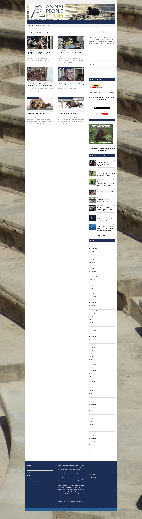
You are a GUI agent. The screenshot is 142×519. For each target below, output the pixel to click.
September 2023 (93, 248)
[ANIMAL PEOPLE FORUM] (71, 11)
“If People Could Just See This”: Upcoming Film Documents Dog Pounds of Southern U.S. (40, 54)
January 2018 (92, 367)
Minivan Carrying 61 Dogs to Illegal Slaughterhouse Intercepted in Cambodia (40, 84)
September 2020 (93, 277)
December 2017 (92, 370)
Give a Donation (31, 478)
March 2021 (91, 259)
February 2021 (92, 262)
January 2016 (92, 435)
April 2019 (91, 325)
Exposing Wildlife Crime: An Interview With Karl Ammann (70, 53)
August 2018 (92, 347)
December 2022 (92, 251)
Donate (92, 22)
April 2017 (91, 393)
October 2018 (92, 342)
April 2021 (91, 257)
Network (59, 22)
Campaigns (31, 37)
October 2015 (92, 444)
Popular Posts (103, 155)
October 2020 (92, 274)
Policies (28, 472)
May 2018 (91, 356)
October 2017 (92, 376)
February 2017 (92, 399)
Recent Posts (93, 155)
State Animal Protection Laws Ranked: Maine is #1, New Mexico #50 (39, 114)
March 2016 (91, 430)
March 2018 (91, 362)
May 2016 (91, 424)
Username (91, 58)
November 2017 (92, 373)
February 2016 (92, 433)
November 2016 (92, 407)
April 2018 (91, 359)
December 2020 (92, 268)
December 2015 (92, 438)
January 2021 (92, 265)
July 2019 (91, 316)
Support (81, 22)
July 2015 (91, 452)
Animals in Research (64, 68)
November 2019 (92, 305)
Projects (70, 22)
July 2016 (91, 418)
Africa (60, 37)
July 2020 (91, 282)
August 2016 (92, 416)
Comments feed (92, 477)
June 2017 (91, 387)
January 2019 (92, 333)
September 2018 (93, 345)
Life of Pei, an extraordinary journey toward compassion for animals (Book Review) (105, 164)
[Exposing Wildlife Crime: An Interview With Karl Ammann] (71, 43)
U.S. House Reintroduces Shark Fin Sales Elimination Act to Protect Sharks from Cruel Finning (106, 228)
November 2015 (92, 441)
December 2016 (92, 404)
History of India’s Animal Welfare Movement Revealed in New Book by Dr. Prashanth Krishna (56, 2)
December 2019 (92, 302)
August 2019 (92, 313)
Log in (90, 471)
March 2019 (91, 328)
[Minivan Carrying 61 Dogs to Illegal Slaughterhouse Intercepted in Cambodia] (40, 74)
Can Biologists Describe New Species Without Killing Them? (105, 200)
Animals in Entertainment (65, 98)
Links (48, 22)
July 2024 (91, 245)
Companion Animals (33, 98)
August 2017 (92, 382)
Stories (38, 22)
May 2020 (91, 288)
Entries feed (92, 474)
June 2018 (91, 353)
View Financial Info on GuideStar (35, 482)
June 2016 (91, 421)
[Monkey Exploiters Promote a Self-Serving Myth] (71, 74)
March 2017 (91, 396)
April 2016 (91, 427)
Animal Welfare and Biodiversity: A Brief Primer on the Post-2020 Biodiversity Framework (105, 183)
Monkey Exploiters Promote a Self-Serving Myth (71, 84)
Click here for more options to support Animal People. (102, 98)
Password (91, 64)
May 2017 (91, 390)
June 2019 (91, 319)
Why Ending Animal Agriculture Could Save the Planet (105, 192)
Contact (28, 475)
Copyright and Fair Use (76, 501)
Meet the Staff (30, 469)
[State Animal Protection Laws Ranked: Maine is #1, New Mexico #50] (40, 104)
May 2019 (91, 322)
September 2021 (93, 254)
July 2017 (91, 384)
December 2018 (92, 336)
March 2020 (91, 294)
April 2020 (91, 291)
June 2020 (91, 285)
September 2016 (93, 413)
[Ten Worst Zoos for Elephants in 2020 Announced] (71, 104)
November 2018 (92, 339)
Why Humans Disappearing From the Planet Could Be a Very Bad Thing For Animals (105, 218)
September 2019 (93, 311)
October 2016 (92, 410)
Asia (29, 68)
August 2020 (92, 279)
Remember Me (94, 71)
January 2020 (92, 299)
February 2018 (92, 365)
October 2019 (92, 308)
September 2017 (93, 379)
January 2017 (92, 401)
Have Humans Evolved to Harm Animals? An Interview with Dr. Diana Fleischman (105, 209)
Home (30, 22)
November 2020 (92, 271)
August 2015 (92, 450)
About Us (29, 465)
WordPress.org (92, 480)
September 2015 (93, 447)
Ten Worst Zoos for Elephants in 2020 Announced (69, 114)
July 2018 (91, 350)
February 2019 (92, 330)
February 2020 (92, 296)
